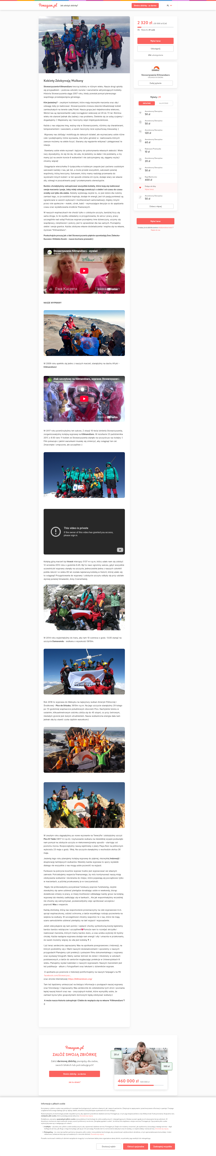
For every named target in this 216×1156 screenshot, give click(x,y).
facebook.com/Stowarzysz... (57, 975)
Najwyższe (163, 103)
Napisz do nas (155, 230)
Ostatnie (147, 103)
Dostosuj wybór (109, 1146)
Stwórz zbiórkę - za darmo (145, 5)
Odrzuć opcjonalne (135, 1146)
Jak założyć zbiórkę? (69, 5)
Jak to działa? (74, 1082)
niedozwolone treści (165, 227)
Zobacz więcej (156, 206)
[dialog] (108, 1126)
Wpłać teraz (155, 40)
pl (168, 5)
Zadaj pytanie (155, 83)
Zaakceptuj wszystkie (162, 1146)
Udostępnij (155, 48)
